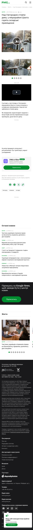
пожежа (11, 190)
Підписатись (16, 167)
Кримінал (4, 263)
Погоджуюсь (11, 524)
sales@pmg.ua (6, 501)
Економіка (4, 255)
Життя (9, 7)
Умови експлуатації (7, 459)
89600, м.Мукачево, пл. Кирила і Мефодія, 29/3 (15, 483)
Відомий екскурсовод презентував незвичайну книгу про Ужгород (14, 243)
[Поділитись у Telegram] (14, 185)
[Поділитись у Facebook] (10, 185)
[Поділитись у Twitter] (19, 185)
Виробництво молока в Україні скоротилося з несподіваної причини (14, 274)
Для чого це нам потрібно (11, 522)
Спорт (3, 248)
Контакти (4, 448)
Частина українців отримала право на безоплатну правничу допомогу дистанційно (14, 235)
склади (18, 190)
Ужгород (4, 190)
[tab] (12, 78)
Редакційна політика (8, 443)
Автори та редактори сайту (10, 446)
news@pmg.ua (6, 495)
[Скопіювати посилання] (23, 185)
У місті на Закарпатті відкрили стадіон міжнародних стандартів (15, 251)
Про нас (4, 441)
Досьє (3, 468)
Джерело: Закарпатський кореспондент (13, 175)
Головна (4, 7)
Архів (3, 466)
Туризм (3, 240)
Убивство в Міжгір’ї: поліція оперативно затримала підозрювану (15, 266)
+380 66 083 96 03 (7, 489)
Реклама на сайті (7, 455)
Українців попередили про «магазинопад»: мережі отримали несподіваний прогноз (16, 259)
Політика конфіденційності (9, 457)
